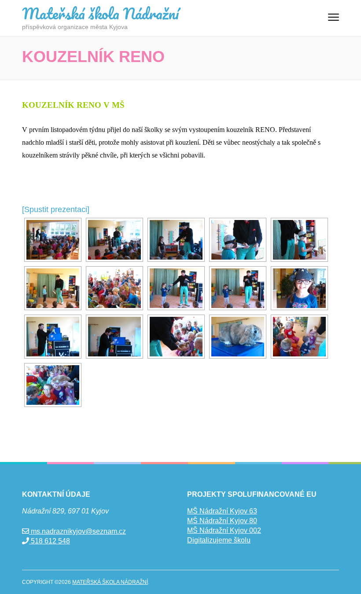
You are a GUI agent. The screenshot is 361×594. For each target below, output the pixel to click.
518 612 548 (49, 541)
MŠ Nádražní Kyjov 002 (224, 530)
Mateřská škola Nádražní (100, 13)
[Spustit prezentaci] (55, 209)
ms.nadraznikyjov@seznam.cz (77, 531)
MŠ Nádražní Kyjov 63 (222, 511)
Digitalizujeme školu (218, 540)
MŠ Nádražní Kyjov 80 (222, 520)
